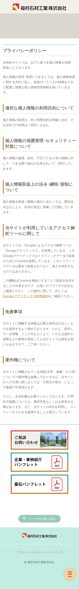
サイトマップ (54, 552)
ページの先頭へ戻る (42, 519)
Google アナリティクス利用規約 (25, 296)
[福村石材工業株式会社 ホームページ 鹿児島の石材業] (39, 7)
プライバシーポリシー (30, 552)
